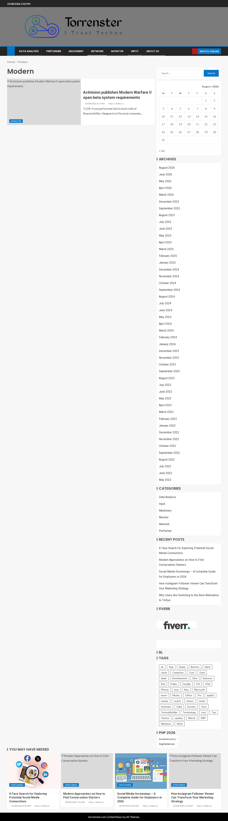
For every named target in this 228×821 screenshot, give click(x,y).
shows (190, 700)
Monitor (117, 51)
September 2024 (169, 290)
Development (179, 678)
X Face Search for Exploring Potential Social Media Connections (28, 797)
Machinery (76, 51)
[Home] (11, 51)
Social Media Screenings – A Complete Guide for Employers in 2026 (139, 797)
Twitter (165, 718)
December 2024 (169, 269)
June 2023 (165, 391)
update (179, 718)
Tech (204, 706)
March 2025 (166, 249)
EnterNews (115, 817)
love (176, 689)
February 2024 (168, 337)
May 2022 (165, 480)
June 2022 (165, 473)
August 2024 (167, 296)
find (163, 683)
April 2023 (165, 405)
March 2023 (166, 412)
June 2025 (165, 228)
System (191, 706)
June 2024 (165, 310)
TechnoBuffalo (169, 712)
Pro (199, 695)
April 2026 (165, 188)
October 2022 (167, 446)
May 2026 (165, 181)
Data (202, 672)
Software (166, 706)
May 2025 (165, 235)
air (162, 666)
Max (186, 689)
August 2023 (167, 378)
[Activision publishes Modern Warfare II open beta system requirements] (44, 102)
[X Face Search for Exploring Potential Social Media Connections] (33, 771)
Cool (191, 672)
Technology (189, 712)
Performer (53, 51)
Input (135, 51)
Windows (166, 723)
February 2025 (168, 256)
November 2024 (169, 276)
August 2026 (167, 167)
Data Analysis (29, 51)
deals (164, 678)
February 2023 (168, 419)
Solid (179, 706)
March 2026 (166, 194)
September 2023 (169, 371)
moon (164, 695)
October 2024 (167, 283)
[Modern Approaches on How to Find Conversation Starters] (87, 771)
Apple (182, 666)
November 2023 (169, 357)
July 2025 (165, 222)
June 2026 (165, 174)
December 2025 (169, 201)
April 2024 (165, 323)
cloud (164, 672)
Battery (195, 666)
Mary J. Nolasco (115, 103)
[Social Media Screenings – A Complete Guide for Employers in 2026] (141, 771)
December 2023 (169, 351)
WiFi (203, 718)
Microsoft (199, 689)
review (164, 700)
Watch (191, 718)
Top (213, 712)
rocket (177, 700)
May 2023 (165, 398)
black (207, 666)
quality (210, 695)
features (207, 678)
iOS (198, 683)
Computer (178, 672)
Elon (195, 678)
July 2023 (165, 385)
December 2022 (169, 432)
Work (180, 723)
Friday (173, 683)
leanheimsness (167, 739)
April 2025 (165, 242)
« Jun (162, 150)
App (171, 666)
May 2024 (165, 317)
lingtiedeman (167, 743)
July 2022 (165, 466)
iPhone (165, 689)
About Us (152, 51)
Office (188, 695)
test (203, 712)
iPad (207, 683)
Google (186, 683)
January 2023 (167, 425)
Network (97, 51)
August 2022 (167, 459)
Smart (202, 700)
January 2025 (167, 262)
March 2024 (166, 330)
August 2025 (167, 215)
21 (197, 124)
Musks (176, 695)
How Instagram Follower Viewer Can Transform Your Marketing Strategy (192, 797)
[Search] (189, 51)
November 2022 (169, 439)
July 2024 (165, 303)
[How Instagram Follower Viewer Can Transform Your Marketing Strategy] (195, 771)
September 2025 (169, 208)
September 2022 (169, 452)
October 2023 (167, 364)
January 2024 (167, 344)
